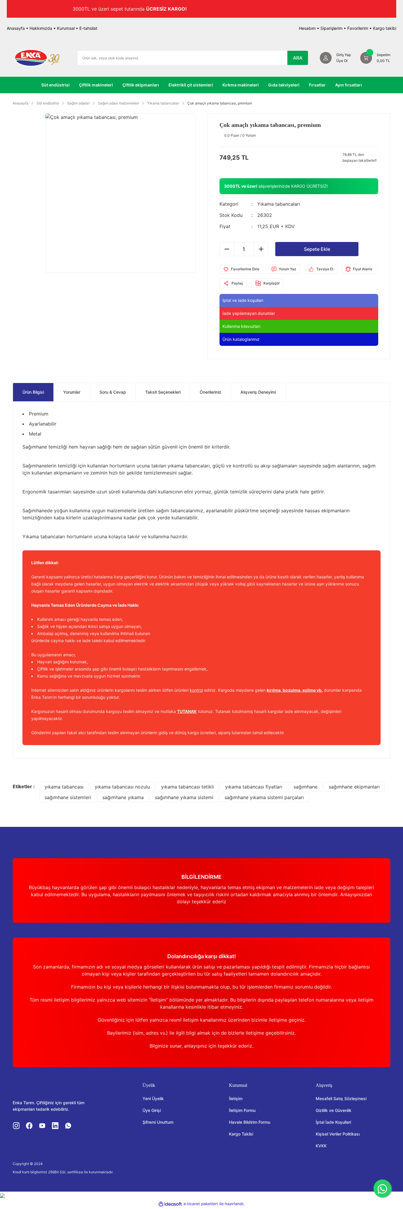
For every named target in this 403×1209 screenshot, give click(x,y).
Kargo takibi (384, 28)
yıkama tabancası (64, 787)
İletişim (236, 1098)
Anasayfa (16, 28)
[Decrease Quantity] (227, 249)
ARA (297, 58)
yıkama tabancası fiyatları (253, 787)
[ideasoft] (170, 1204)
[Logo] (37, 57)
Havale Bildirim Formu (249, 1122)
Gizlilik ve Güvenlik (333, 1110)
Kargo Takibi (241, 1133)
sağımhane (305, 787)
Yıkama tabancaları (278, 204)
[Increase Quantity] (261, 249)
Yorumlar (71, 392)
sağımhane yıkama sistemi (184, 797)
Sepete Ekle (317, 249)
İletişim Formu (242, 1110)
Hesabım (307, 28)
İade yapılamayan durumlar (248, 313)
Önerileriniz (210, 392)
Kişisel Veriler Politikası (338, 1133)
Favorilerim (357, 28)
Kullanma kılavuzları (241, 326)
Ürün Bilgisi (33, 392)
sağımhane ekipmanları (354, 787)
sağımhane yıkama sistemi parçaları (264, 797)
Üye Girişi (151, 1110)
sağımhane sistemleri (68, 797)
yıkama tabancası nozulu (122, 787)
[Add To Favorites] (241, 269)
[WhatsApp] (382, 1188)
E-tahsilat (88, 28)
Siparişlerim (331, 28)
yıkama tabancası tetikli (187, 787)
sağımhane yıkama (123, 797)
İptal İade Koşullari (333, 1122)
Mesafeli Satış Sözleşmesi (341, 1098)
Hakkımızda (41, 28)
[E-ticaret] (201, 1204)
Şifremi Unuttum (157, 1122)
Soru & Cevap (112, 392)
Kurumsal (66, 28)
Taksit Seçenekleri (163, 392)
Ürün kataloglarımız (241, 339)
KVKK (321, 1145)
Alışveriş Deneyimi (258, 392)
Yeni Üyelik (153, 1098)
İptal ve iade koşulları (242, 300)
